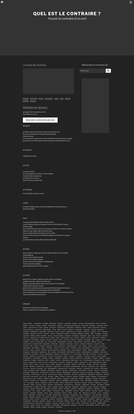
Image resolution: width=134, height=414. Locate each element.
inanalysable (49, 354)
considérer (103, 386)
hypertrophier (39, 403)
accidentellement (28, 403)
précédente (44, 399)
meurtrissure (27, 391)
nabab (59, 329)
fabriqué (66, 401)
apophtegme (74, 395)
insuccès (104, 348)
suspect (61, 386)
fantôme (25, 364)
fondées (25, 397)
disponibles (46, 344)
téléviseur (106, 397)
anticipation (54, 344)
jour (92, 368)
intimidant (40, 393)
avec (79, 346)
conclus (62, 348)
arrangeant (26, 352)
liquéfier (25, 399)
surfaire (98, 340)
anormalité (88, 380)
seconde (107, 358)
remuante (97, 344)
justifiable (67, 397)
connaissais (66, 366)
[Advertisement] (67, 35)
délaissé (46, 378)
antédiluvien (34, 331)
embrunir (83, 372)
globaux (87, 333)
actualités (75, 335)
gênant (33, 405)
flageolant (68, 386)
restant (25, 362)
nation (44, 384)
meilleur (42, 340)
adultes (103, 405)
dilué (92, 333)
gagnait (74, 323)
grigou (25, 323)
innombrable (77, 354)
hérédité (45, 323)
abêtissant (48, 366)
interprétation (27, 358)
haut (62, 98)
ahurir (67, 348)
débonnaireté (62, 352)
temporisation (53, 362)
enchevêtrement (71, 346)
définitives (33, 356)
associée (83, 401)
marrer (89, 337)
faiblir (57, 337)
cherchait (38, 384)
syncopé (56, 348)
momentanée (65, 337)
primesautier (104, 368)
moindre (95, 358)
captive (25, 395)
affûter (58, 380)
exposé (93, 356)
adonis (50, 382)
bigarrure (74, 364)
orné (80, 395)
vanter (53, 364)
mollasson (57, 354)
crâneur (41, 354)
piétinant (60, 323)
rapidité (52, 337)
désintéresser (65, 354)
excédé (71, 399)
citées (47, 364)
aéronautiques (65, 405)
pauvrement (96, 327)
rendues (52, 333)
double (36, 346)
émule (51, 393)
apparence (77, 382)
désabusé (43, 370)
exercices (84, 366)
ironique (103, 327)
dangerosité (35, 372)
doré (45, 376)
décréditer (100, 384)
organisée (87, 329)
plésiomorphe (57, 395)
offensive (106, 393)
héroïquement (44, 372)
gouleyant (31, 370)
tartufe (100, 342)
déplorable (75, 386)
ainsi (31, 346)
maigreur (93, 331)
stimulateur (69, 362)
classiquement (75, 366)
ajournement (32, 327)
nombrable (100, 325)
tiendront (93, 384)
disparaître (103, 366)
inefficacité (95, 337)
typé (93, 335)
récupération (43, 380)
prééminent (34, 352)
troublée (82, 376)
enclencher (93, 354)
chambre (66, 388)
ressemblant (52, 325)
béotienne (51, 407)
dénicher (51, 358)
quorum (48, 401)
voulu (82, 380)
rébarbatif (105, 331)
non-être (100, 354)
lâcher (84, 327)
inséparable (42, 331)
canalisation (83, 335)
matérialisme (87, 358)
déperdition (77, 399)
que (46, 342)
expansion (80, 356)
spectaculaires (61, 342)
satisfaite (54, 388)
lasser (103, 340)
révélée (37, 350)
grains (103, 344)
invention (91, 382)
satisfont (88, 391)
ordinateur (89, 388)
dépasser (94, 376)
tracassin (50, 384)
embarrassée (41, 395)
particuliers (26, 372)
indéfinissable (47, 329)
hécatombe (34, 376)
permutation (35, 340)
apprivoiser (69, 344)
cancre (99, 393)
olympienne (42, 352)
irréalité (107, 384)
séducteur (26, 405)
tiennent (75, 391)
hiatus (62, 382)
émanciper (67, 374)
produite (105, 333)
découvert (72, 356)
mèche (78, 403)
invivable (38, 325)
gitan (40, 376)
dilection (25, 393)
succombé (45, 397)
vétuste (33, 101)
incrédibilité (95, 352)
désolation (52, 380)
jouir (80, 393)
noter (34, 378)
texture (64, 329)
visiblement (78, 358)
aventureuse (85, 403)
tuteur (32, 350)
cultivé (76, 362)
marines (71, 358)
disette (97, 405)
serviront (52, 372)
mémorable (26, 340)
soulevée (40, 378)
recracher (81, 405)
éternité (25, 366)
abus (62, 391)
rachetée (69, 376)
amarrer (45, 362)
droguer (55, 340)
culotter (73, 397)
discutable (47, 388)
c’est (77, 401)
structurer (53, 327)
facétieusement (44, 337)
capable (101, 358)
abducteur (39, 388)
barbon (108, 360)
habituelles (91, 374)
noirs (80, 360)
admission (26, 384)
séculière (108, 399)
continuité (74, 333)
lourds (90, 386)
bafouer (60, 388)
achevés (64, 393)
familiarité (103, 364)
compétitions (37, 323)
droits (55, 346)
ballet (38, 335)
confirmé (26, 380)
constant (49, 395)
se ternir (40, 327)
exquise (105, 382)
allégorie (80, 333)
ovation (43, 348)
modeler (87, 397)
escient (50, 356)
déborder (33, 333)
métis (66, 399)
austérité (105, 335)
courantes (96, 380)
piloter (30, 323)
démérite (26, 346)
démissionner (59, 384)
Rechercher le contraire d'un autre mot (40, 120)
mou (24, 382)
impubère (94, 391)
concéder (104, 388)
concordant (67, 323)
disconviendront (42, 356)
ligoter (88, 376)
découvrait (102, 378)
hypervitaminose (28, 329)
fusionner (43, 386)
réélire (70, 393)
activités (58, 370)
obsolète (103, 323)
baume (37, 382)
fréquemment (27, 344)
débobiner (105, 372)
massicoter (61, 346)
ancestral (33, 98)
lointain (67, 98)
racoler (89, 401)
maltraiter (97, 388)
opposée (79, 368)
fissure (108, 340)
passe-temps (27, 378)
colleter (69, 342)
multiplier (26, 342)
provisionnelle (58, 356)
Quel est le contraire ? (67, 13)
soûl (33, 391)
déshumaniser (89, 405)
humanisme (51, 370)
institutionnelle (37, 344)
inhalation (48, 405)
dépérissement (97, 362)
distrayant (53, 378)
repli (90, 362)
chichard (32, 380)
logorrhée (26, 335)
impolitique (88, 378)
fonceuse (26, 350)
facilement (85, 393)
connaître (44, 358)
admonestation (74, 380)
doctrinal (31, 325)
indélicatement (70, 331)
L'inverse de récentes (34, 65)
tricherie (37, 399)
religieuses (74, 378)
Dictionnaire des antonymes (71, 325)
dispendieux (104, 370)
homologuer (67, 364)
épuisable (26, 407)
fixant (97, 323)
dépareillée (68, 391)
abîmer (60, 378)
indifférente (73, 370)
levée (78, 352)
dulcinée (44, 325)
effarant (67, 333)
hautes (38, 405)
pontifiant (74, 388)
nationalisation (52, 368)
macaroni (49, 340)
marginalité (65, 380)
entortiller (50, 348)
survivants (96, 364)
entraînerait (26, 354)
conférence (38, 329)
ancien (41, 98)
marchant (26, 388)
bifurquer (90, 344)
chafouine (80, 340)
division (46, 327)
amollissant (87, 395)
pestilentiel (60, 333)
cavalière (36, 386)
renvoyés (50, 376)
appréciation (27, 348)
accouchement (102, 376)
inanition (38, 397)
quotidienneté (82, 374)
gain (93, 340)
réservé (107, 391)
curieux (76, 344)
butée (47, 360)
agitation (71, 329)
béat (108, 405)
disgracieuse (100, 399)
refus (99, 331)
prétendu (74, 374)
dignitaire (32, 366)
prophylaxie (26, 360)
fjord (68, 350)
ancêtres (106, 401)
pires (71, 337)
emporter (93, 403)
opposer (89, 364)
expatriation (74, 360)
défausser (74, 405)
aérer (103, 360)
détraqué (44, 350)
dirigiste (44, 407)
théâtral (32, 335)
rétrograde (80, 397)
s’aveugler (68, 335)
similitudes (44, 382)
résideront (59, 364)
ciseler (75, 393)
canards (55, 386)
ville (49, 352)
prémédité (57, 393)
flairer (31, 364)
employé (75, 376)
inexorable (86, 368)
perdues (95, 378)
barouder (94, 342)
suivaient (79, 331)
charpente (86, 331)
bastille (38, 407)
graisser (82, 337)
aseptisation (70, 327)
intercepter (53, 397)
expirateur (33, 393)
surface (96, 368)
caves (40, 362)
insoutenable (40, 342)
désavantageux (88, 360)
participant (91, 399)
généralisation (66, 372)
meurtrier (66, 340)
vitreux (79, 348)
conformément (78, 342)
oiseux (66, 356)
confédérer (59, 407)
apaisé (36, 364)
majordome (98, 382)
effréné (62, 376)
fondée (38, 391)
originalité (96, 350)
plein (100, 401)
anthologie (87, 340)
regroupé (40, 368)
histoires (39, 333)
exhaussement (62, 368)
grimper (101, 391)
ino (72, 354)
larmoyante (26, 374)
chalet (43, 391)
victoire (98, 335)
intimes (90, 370)
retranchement (68, 384)
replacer (32, 407)
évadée (102, 350)
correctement (96, 348)
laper (89, 335)
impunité (53, 352)
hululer (33, 384)
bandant (32, 388)
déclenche (78, 327)
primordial (86, 354)
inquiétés (44, 335)
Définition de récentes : (35, 107)
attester (96, 370)
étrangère (97, 360)
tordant (68, 403)
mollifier (49, 391)
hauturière (92, 325)
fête (45, 368)
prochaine (93, 393)
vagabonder (85, 384)
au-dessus (83, 344)
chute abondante (97, 395)
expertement (57, 366)
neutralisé (26, 331)
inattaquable (56, 405)
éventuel (95, 386)
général (85, 399)
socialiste (103, 337)
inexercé (93, 329)
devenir (32, 342)
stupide (25, 325)
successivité (52, 342)
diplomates (82, 364)
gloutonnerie (33, 362)
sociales (56, 382)
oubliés (57, 376)
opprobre (42, 401)
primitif (25, 101)
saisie (89, 327)
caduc (56, 98)
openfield (87, 356)
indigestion (99, 374)
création (52, 360)
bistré (37, 370)
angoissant (91, 366)
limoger (84, 382)
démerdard (75, 372)
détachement (69, 382)
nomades (42, 346)
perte (60, 340)
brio (43, 405)
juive (96, 346)
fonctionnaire (104, 380)
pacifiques (97, 372)
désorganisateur (90, 323)
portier (31, 399)
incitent (106, 354)
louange (33, 360)
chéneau (55, 403)
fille (97, 366)
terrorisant (35, 401)
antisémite (63, 350)
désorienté (26, 376)
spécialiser (47, 403)
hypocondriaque (58, 335)
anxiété (84, 346)
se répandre (56, 391)
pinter (105, 362)
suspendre (102, 346)
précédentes (87, 348)
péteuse (25, 356)
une (37, 380)
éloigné (26, 98)
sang (73, 403)
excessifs (62, 403)
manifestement (28, 386)
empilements (40, 366)
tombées (65, 358)
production (90, 372)
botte (106, 325)
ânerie (49, 386)
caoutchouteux (82, 370)
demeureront (83, 362)
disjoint (85, 350)
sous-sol (44, 374)
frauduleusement (96, 397)
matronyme (71, 368)
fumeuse (91, 346)
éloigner (81, 378)
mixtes (25, 327)
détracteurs (52, 323)
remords (80, 323)
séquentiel (85, 325)
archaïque (49, 98)
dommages (30, 382)
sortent (42, 364)
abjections (59, 399)
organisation (27, 401)
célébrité (73, 348)
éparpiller (32, 397)
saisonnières (66, 360)
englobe (59, 325)
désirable (95, 401)
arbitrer (73, 401)
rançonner (87, 342)
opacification (61, 327)
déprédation (81, 388)
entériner (46, 333)
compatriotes (34, 337)
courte (25, 370)
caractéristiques (76, 350)
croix (53, 401)
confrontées (36, 358)
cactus (60, 397)
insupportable (101, 403)
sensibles (26, 333)
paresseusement (53, 350)
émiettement (71, 352)
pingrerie (62, 344)
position (76, 337)
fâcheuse (106, 395)
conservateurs (35, 374)
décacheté (34, 354)
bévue (46, 393)
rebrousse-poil (52, 374)
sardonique (60, 401)
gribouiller (58, 358)
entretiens (40, 360)
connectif (33, 368)
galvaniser (100, 329)
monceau (26, 368)
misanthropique (86, 352)
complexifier (78, 329)
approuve (65, 370)
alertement (83, 386)
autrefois (106, 374)
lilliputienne (32, 395)
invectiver (62, 362)
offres (54, 329)
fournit (57, 331)
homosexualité (101, 356)
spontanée (66, 395)
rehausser (49, 346)
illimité (90, 350)
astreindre (77, 384)
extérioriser (103, 352)
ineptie (82, 391)
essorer (50, 335)
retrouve (26, 337)
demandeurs (36, 348)
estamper (52, 399)
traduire (60, 374)
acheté (58, 360)
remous (62, 331)
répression (50, 331)
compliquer (98, 333)
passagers (66, 378)
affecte (59, 372)
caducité (73, 340)
